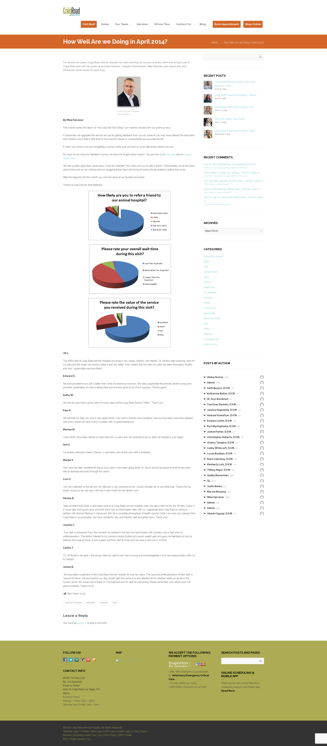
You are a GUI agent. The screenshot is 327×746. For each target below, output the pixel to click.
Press (206, 328)
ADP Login (109, 731)
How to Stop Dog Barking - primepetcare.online (228, 164)
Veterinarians (210, 344)
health (207, 303)
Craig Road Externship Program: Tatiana (235, 95)
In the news (210, 308)
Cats (206, 266)
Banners (67, 735)
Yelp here (171, 154)
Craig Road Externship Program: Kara (234, 107)
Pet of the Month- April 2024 (229, 119)
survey (104, 602)
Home (215, 42)
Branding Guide (82, 735)
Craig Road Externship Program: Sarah (235, 131)
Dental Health (211, 271)
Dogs (206, 277)
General (208, 297)
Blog (206, 261)
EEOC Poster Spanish (74, 739)
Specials (208, 334)
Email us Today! (71, 685)
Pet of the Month (212, 318)
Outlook (85, 731)
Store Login (97, 731)
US (99, 735)
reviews (90, 602)
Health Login (124, 731)
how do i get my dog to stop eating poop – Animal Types (233, 197)
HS (88, 739)
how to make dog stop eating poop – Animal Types (230, 189)
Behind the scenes (213, 256)
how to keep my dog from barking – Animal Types (230, 172)
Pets (206, 323)
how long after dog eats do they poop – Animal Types (232, 180)
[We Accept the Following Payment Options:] (190, 664)
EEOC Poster (125, 735)
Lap (94, 735)
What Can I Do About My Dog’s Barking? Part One (225, 168)
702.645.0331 (78, 677)
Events (207, 282)
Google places (73, 602)
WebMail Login (71, 731)
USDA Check (110, 735)
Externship (209, 287)
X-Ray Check (139, 731)
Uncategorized (211, 339)
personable (209, 313)
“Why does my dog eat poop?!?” (218, 184)
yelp (115, 602)
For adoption (210, 292)
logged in (82, 623)
